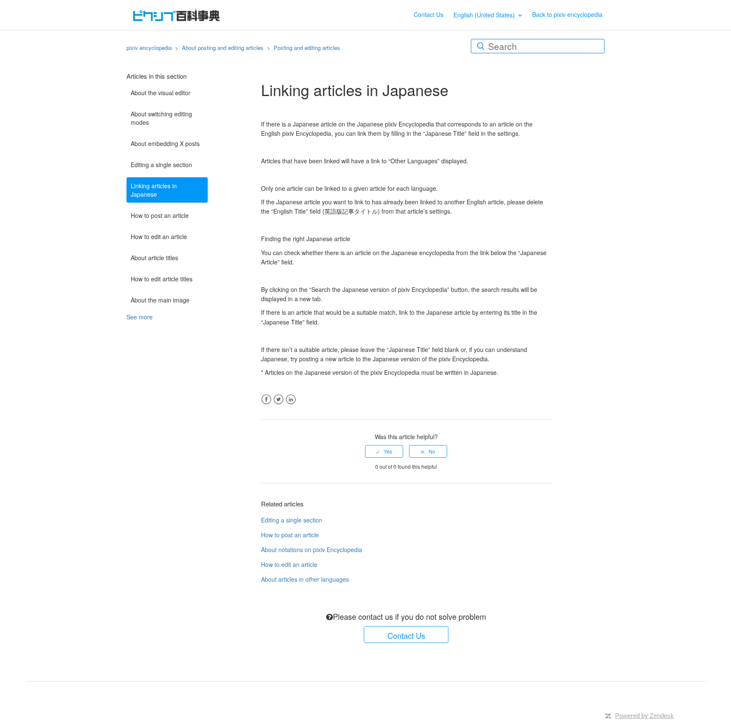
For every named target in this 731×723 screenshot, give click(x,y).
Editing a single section (161, 164)
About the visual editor (160, 92)
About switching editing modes (161, 118)
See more (139, 317)
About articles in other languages (305, 579)
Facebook (266, 399)
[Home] (176, 14)
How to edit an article (159, 236)
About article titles (154, 257)
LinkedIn (291, 399)
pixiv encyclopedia (149, 48)
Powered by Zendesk (644, 715)
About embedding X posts (165, 143)
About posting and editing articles (223, 48)
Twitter (278, 399)
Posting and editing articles (307, 48)
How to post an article (160, 215)
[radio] (384, 451)
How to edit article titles (161, 279)
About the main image (160, 300)
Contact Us (428, 14)
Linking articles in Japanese (154, 189)
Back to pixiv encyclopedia (567, 14)
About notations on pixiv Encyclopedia (311, 549)
